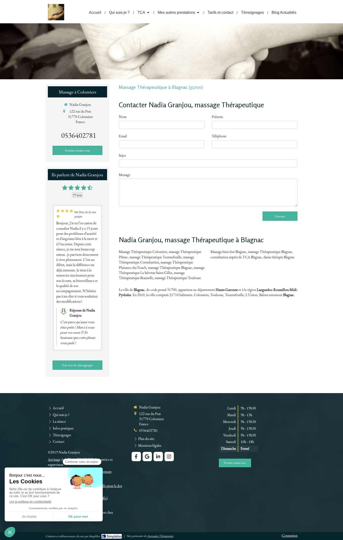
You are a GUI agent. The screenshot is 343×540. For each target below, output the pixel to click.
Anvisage (54, 459)
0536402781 (78, 135)
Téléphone (219, 136)
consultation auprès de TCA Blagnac (236, 257)
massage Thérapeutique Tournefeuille (156, 257)
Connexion (290, 535)
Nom (122, 116)
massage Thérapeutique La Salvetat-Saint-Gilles (162, 270)
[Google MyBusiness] (147, 456)
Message (124, 174)
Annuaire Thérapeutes (160, 536)
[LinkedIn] (158, 456)
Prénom (217, 116)
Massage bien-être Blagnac (228, 251)
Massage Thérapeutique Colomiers (143, 251)
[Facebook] (136, 456)
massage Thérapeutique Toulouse (178, 277)
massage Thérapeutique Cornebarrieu (156, 260)
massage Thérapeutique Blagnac (170, 267)
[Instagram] (169, 456)
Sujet (122, 155)
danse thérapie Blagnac (279, 257)
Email (123, 136)
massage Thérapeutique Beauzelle (152, 275)
